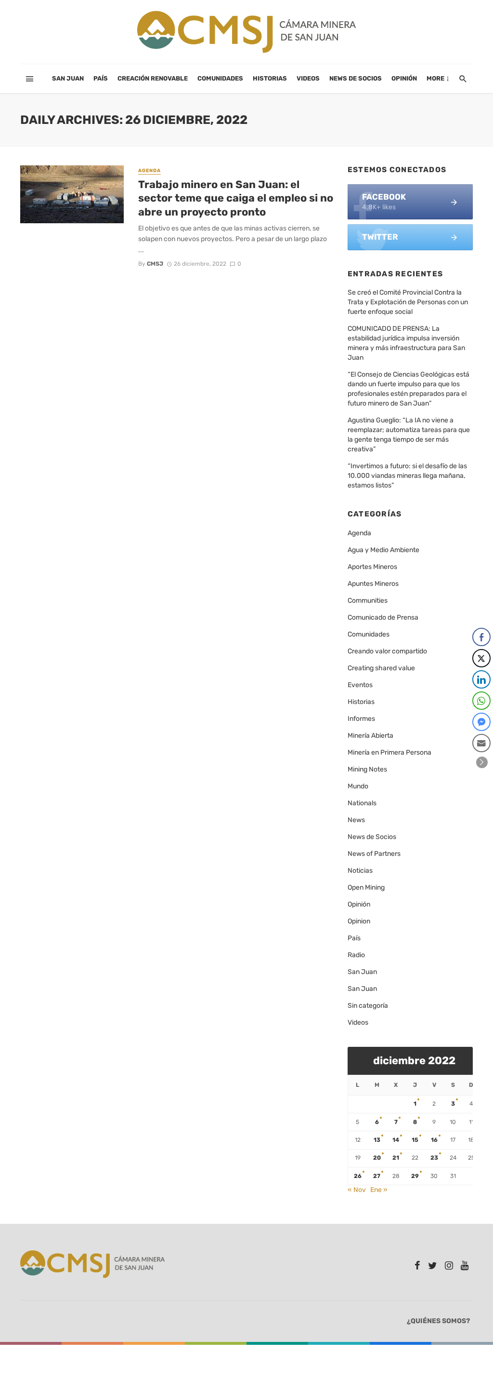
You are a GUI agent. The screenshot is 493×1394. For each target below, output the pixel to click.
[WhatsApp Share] (481, 700)
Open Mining (366, 887)
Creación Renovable (152, 78)
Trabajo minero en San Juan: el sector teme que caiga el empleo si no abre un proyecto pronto (235, 198)
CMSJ (155, 263)
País (100, 78)
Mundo (358, 786)
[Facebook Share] (481, 637)
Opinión (404, 78)
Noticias (360, 870)
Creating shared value (381, 668)
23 (434, 1157)
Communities (368, 600)
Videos (308, 78)
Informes (361, 719)
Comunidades (220, 78)
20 (377, 1157)
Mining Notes (367, 769)
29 (415, 1176)
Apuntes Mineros (373, 584)
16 (434, 1140)
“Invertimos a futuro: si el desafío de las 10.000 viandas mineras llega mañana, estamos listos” (407, 475)
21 (395, 1157)
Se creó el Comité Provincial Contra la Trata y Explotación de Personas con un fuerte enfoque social (408, 302)
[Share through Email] (481, 743)
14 (395, 1140)
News (356, 820)
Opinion (359, 921)
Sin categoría (368, 1006)
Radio (356, 955)
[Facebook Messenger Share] (481, 722)
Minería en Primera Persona (389, 752)
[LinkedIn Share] (481, 679)
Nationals (362, 803)
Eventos (360, 685)
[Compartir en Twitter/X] (481, 658)
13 (377, 1140)
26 (358, 1176)
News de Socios (355, 78)
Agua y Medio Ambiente (383, 550)
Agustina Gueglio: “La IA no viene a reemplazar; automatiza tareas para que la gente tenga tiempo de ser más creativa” (409, 434)
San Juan (68, 78)
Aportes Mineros (372, 567)
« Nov (357, 1190)
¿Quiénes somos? (438, 1321)
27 (376, 1176)
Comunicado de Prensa (383, 617)
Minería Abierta (370, 735)
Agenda (149, 171)
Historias (270, 78)
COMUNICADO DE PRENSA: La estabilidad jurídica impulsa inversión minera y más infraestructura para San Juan (406, 343)
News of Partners (374, 854)
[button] (482, 762)
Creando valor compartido (387, 651)
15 (415, 1140)
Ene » (379, 1190)
